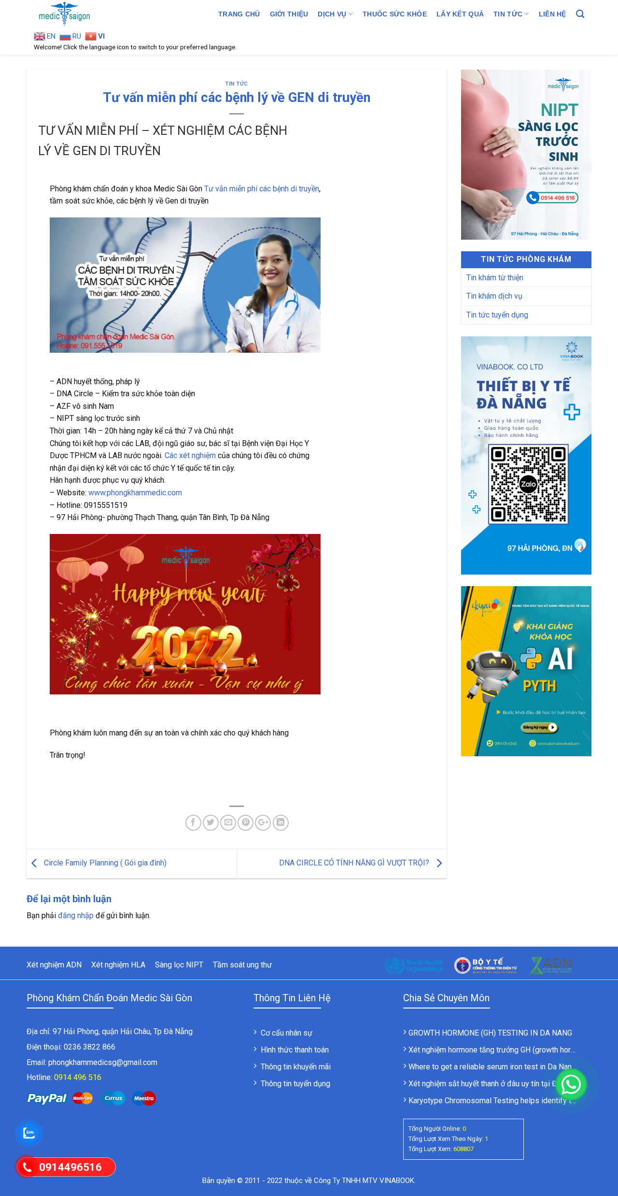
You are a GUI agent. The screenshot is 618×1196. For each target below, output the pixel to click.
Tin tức (507, 14)
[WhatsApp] (571, 1084)
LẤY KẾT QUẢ (460, 14)
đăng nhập (76, 915)
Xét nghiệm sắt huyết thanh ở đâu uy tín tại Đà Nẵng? (496, 1083)
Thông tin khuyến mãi (296, 1066)
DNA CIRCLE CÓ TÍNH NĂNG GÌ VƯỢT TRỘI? (355, 862)
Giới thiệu (289, 14)
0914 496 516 (77, 1077)
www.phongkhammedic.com (135, 492)
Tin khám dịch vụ (494, 296)
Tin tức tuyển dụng (497, 314)
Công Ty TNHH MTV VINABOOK (364, 1180)
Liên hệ (552, 14)
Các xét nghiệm (190, 455)
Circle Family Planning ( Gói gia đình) (104, 862)
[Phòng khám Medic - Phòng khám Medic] (82, 14)
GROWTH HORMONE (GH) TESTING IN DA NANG (490, 1032)
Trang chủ (239, 14)
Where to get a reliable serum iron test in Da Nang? (494, 1066)
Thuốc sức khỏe (395, 14)
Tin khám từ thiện (494, 277)
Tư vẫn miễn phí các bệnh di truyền (261, 188)
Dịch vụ (332, 14)
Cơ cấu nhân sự (286, 1032)
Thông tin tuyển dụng (295, 1083)
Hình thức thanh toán (295, 1049)
